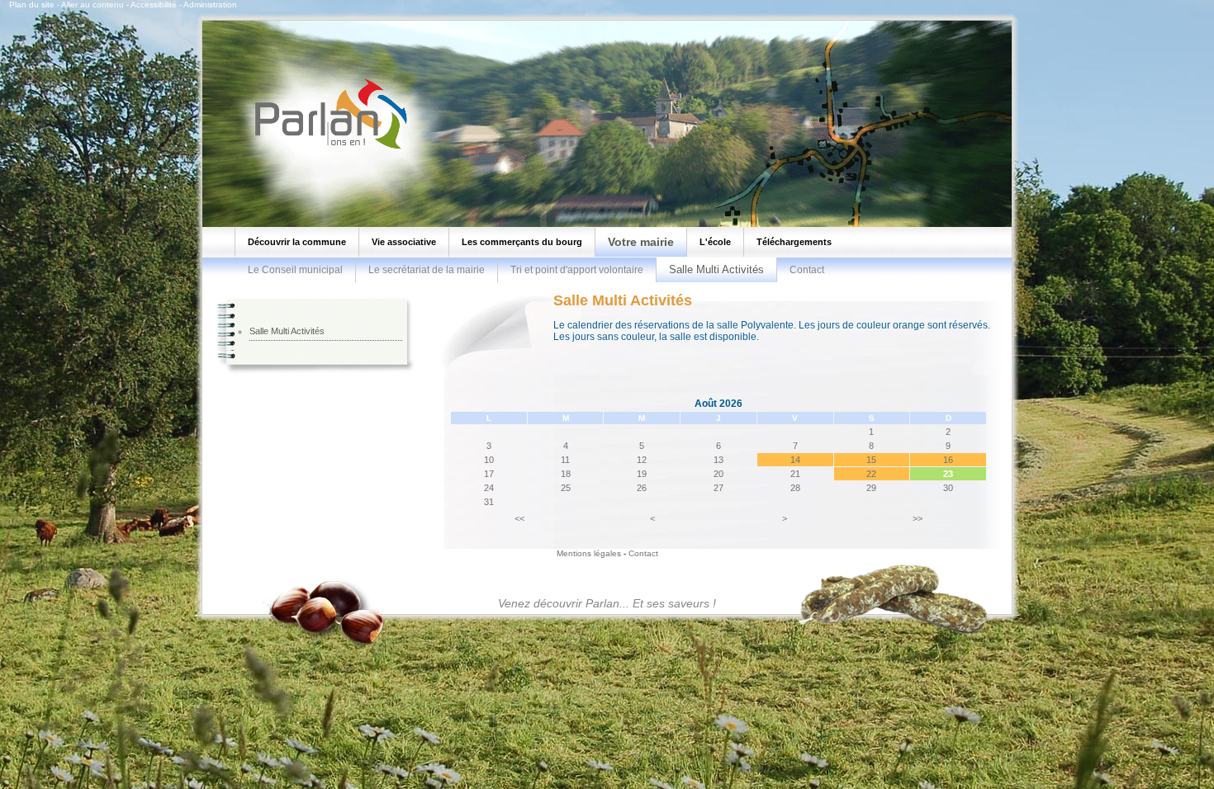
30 (948, 488)
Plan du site (32, 4)
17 (489, 474)
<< (519, 518)
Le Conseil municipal (295, 270)
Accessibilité (153, 4)
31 (489, 502)
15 (871, 460)
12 (642, 460)
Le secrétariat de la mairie (426, 270)
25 (566, 488)
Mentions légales (589, 553)
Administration (210, 4)
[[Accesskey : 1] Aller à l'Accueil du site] (326, 148)
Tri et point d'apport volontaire (576, 270)
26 (642, 488)
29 (871, 488)
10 (489, 460)
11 (565, 460)
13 (718, 460)
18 (566, 474)
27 (718, 488)
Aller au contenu (92, 4)
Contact (807, 270)
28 (795, 488)
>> (917, 518)
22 (871, 474)
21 (795, 474)
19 (642, 474)
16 (948, 460)
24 (489, 488)
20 (718, 474)
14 (795, 460)
